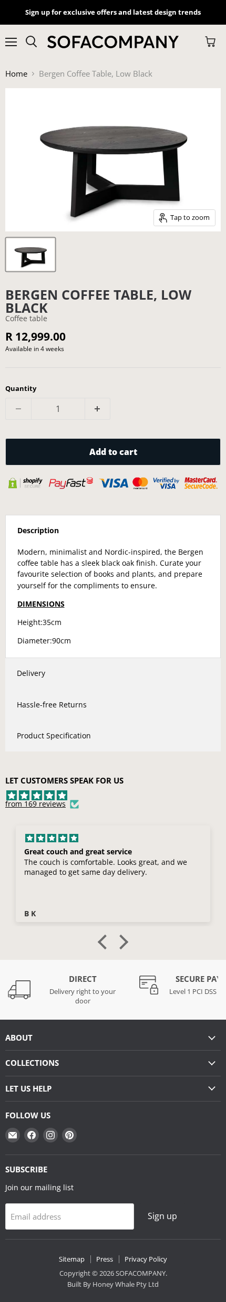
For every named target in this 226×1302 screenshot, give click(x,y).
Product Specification (54, 735)
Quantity (20, 389)
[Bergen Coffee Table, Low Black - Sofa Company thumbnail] (30, 254)
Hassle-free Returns (52, 705)
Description (38, 530)
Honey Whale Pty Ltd (125, 1284)
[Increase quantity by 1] (98, 409)
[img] (113, 795)
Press (104, 1259)
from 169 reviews (35, 804)
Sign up (162, 1216)
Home (16, 73)
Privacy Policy (146, 1259)
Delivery (31, 673)
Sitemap (72, 1259)
